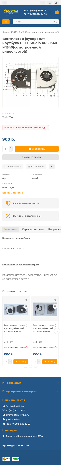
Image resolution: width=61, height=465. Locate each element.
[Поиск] (55, 21)
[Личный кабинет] (56, 3)
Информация (11, 382)
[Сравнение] (49, 3)
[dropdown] (4, 3)
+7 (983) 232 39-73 (37, 13)
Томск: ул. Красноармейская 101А (24, 436)
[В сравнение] (26, 306)
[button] (4, 331)
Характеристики (33, 229)
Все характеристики (13, 192)
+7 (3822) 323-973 (36, 10)
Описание (10, 229)
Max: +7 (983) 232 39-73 (18, 424)
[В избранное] (26, 300)
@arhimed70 (13, 419)
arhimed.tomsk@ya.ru (17, 415)
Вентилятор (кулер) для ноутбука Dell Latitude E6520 (15, 328)
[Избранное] (43, 3)
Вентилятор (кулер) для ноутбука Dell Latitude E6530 (44, 328)
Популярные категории (19, 391)
